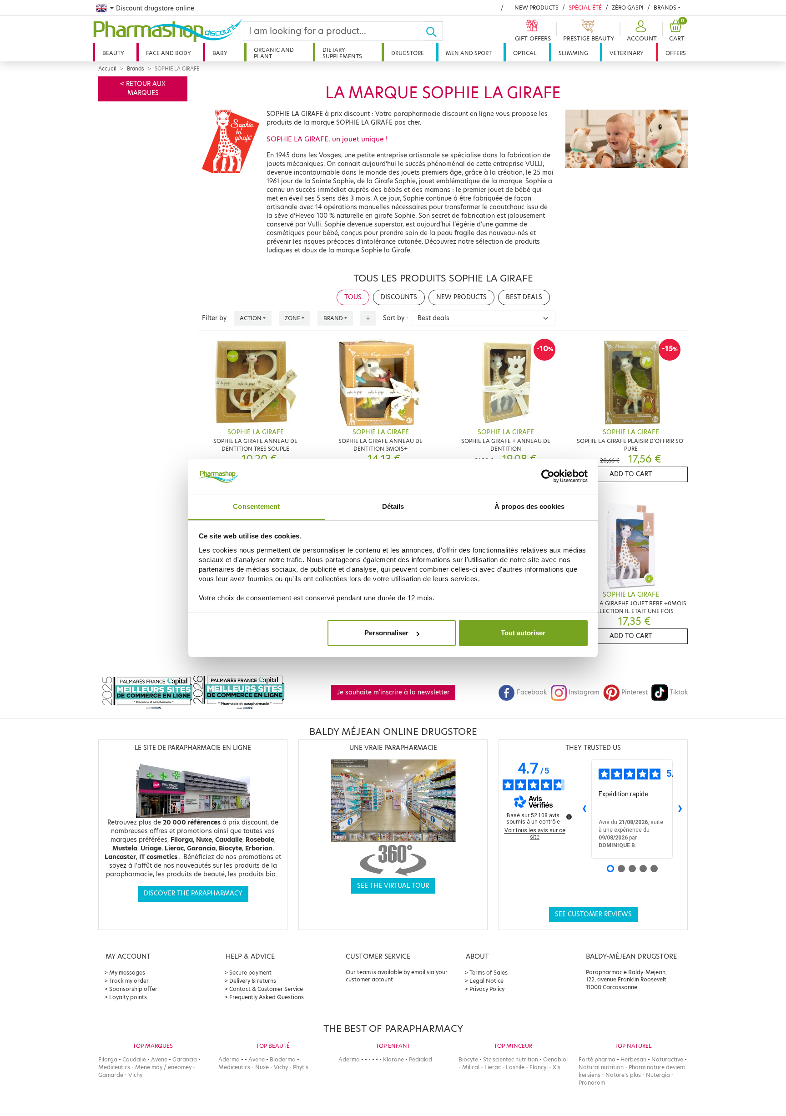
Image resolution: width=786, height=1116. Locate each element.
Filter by (214, 318)
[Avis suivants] (680, 809)
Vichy (135, 1075)
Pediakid (420, 1059)
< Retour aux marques (143, 88)
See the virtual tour (393, 885)
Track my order (129, 981)
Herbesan (633, 1059)
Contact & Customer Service (266, 989)
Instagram (584, 692)
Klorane (393, 1059)
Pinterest (634, 692)
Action (251, 318)
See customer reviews (593, 914)
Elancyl (538, 1067)
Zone (292, 318)
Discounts (399, 297)
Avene (159, 1059)
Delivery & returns (252, 981)
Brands (665, 7)
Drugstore (407, 53)
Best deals (524, 297)
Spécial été (585, 7)
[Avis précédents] (584, 809)
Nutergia (658, 1075)
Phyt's (300, 1067)
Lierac (492, 1067)
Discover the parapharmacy (193, 893)
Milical (470, 1067)
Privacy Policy (486, 989)
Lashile (515, 1067)
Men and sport (469, 53)
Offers (675, 53)
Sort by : (395, 318)
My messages (127, 972)
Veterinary (627, 53)
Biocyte (468, 1059)
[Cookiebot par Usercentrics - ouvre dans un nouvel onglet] (548, 476)
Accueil (107, 68)
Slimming (573, 53)
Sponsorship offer (133, 989)
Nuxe (262, 1067)
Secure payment (250, 972)
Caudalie (134, 1059)
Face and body (168, 53)
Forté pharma (597, 1059)
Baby (219, 53)
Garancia (184, 1059)
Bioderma (283, 1059)
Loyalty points (128, 997)
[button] (641, 31)
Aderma (229, 1059)
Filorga (107, 1059)
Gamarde (110, 1075)
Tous (353, 297)
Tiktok (679, 692)
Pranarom (592, 1082)
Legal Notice (486, 981)
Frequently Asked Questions (266, 997)
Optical (525, 53)
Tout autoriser (523, 633)
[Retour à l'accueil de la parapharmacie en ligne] (168, 30)
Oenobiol (555, 1059)
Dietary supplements (342, 53)
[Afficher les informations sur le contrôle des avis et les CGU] (569, 816)
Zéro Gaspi (628, 7)
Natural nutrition (601, 1067)
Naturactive (667, 1059)
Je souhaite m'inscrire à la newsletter (393, 692)
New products (536, 7)
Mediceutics (114, 1067)
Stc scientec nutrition (510, 1059)
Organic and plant (274, 53)
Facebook (532, 692)
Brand (333, 318)
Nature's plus (623, 1075)
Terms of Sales (488, 972)
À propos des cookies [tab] (529, 506)
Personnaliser (386, 633)
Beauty (113, 53)
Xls (556, 1067)
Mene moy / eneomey (163, 1067)
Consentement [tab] (256, 506)
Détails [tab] (393, 506)
